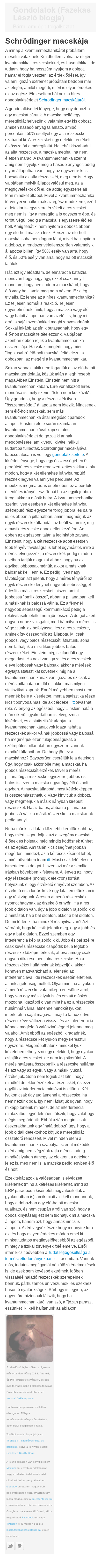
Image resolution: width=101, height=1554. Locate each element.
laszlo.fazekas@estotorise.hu (23, 1529)
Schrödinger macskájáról (62, 100)
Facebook (28, 1517)
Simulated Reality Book (20, 1453)
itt (73, 702)
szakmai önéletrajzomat (20, 1398)
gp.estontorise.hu (42, 1498)
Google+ (11, 1486)
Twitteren (11, 1523)
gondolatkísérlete (68, 454)
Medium (11, 1468)
